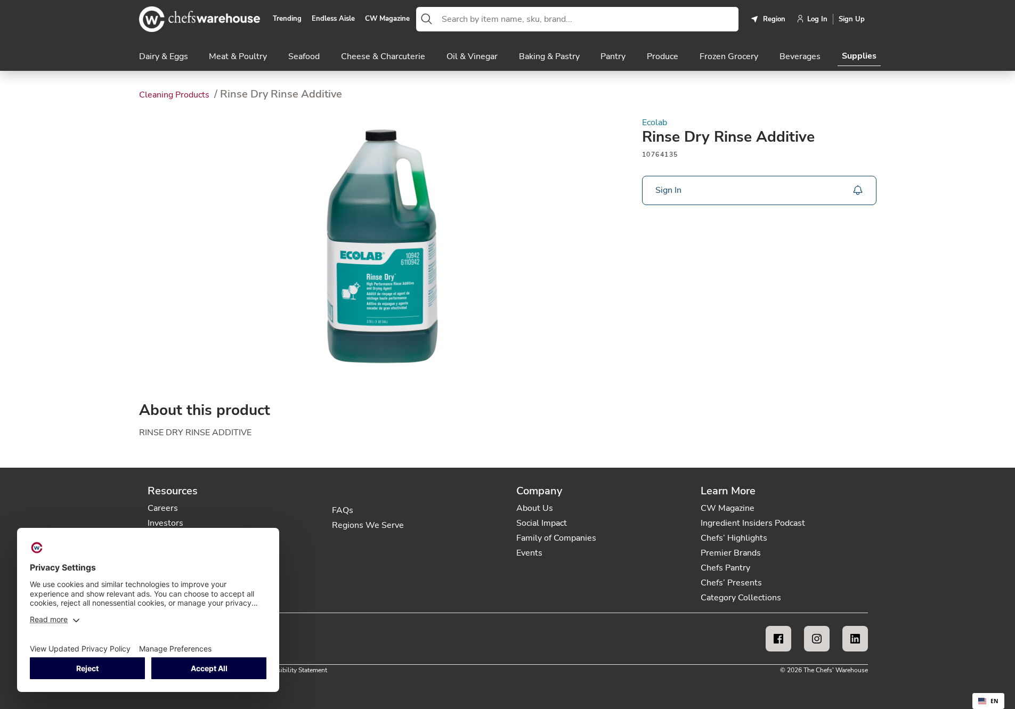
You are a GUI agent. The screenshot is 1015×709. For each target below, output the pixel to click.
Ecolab (654, 123)
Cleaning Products (175, 95)
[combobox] (587, 19)
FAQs (342, 510)
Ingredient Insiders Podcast (753, 523)
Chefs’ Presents (731, 582)
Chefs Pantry (725, 568)
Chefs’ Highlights (734, 538)
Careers (163, 508)
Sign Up (852, 19)
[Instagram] (817, 638)
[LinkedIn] (855, 638)
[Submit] (426, 19)
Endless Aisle (333, 19)
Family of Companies (556, 538)
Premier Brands (731, 553)
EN (994, 701)
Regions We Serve (368, 525)
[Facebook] (778, 638)
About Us (534, 508)
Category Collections (741, 597)
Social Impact (541, 523)
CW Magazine (387, 19)
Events (529, 553)
